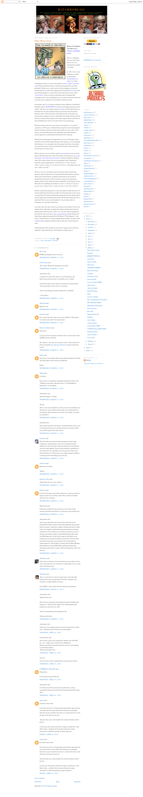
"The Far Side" (39, 95)
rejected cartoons (89, 204)
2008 (88, 351)
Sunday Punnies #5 (93, 314)
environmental (88, 181)
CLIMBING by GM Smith (47, 669)
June (89, 239)
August (90, 233)
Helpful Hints (88, 120)
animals (86, 128)
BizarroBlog (71, 9)
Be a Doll (90, 311)
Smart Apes (90, 265)
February (91, 341)
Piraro (88, 360)
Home (58, 782)
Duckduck (43, 574)
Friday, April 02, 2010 (49, 734)
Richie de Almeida (45, 328)
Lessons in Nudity (92, 297)
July (89, 236)
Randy (42, 355)
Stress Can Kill (91, 262)
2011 (88, 216)
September (91, 230)
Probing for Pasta (92, 332)
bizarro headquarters (90, 178)
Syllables (90, 317)
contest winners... (92, 323)
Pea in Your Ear (92, 308)
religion (86, 133)
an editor (62, 109)
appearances (87, 138)
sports (85, 163)
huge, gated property (60, 214)
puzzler (86, 206)
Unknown (43, 314)
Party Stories (87, 143)
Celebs (86, 150)
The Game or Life (92, 276)
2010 (88, 219)
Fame (89, 294)
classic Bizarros (88, 122)
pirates (86, 196)
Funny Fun (87, 117)
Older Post (77, 782)
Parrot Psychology (92, 271)
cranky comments (89, 115)
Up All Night (91, 320)
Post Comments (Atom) (50, 786)
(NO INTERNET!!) (51, 107)
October (90, 227)
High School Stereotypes (94, 305)
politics (86, 148)
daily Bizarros (46, 240)
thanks (86, 171)
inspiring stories (89, 189)
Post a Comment (39, 778)
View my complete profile (93, 363)
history (55, 240)
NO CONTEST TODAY (94, 303)
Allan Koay (43, 558)
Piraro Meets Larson (43, 40)
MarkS (42, 373)
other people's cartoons (91, 156)
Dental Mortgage (92, 291)
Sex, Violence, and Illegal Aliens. (73, 50)
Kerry (41, 251)
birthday (86, 194)
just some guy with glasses (59, 345)
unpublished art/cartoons (91, 161)
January (90, 344)
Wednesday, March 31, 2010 (52, 257)
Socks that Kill (91, 279)
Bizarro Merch (88, 191)
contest (86, 125)
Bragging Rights (89, 173)
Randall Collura (44, 479)
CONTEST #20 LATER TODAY (96, 329)
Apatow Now (91, 285)
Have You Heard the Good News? (97, 300)
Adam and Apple (92, 288)
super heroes (87, 166)
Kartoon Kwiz (88, 201)
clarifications (88, 145)
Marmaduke (73, 90)
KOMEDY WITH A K (93, 256)
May (89, 242)
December (91, 221)
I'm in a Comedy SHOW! (94, 282)
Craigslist (90, 273)
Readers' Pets (88, 199)
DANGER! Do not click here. (92, 60)
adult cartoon (88, 184)
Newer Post (38, 782)
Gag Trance (90, 259)
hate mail (86, 186)
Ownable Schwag (89, 168)
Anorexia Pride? (92, 335)
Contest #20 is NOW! (93, 326)
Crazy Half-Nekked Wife (91, 140)
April (89, 245)
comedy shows (88, 130)
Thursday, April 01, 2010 (50, 632)
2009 (88, 348)
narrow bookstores (65, 153)
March (90, 248)
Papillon (38, 221)
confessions (87, 135)
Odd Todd (43, 303)
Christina (42, 438)
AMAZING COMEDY (94, 268)
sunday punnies (88, 176)
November (91, 224)
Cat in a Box (91, 337)
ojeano (42, 700)
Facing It (90, 253)
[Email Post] (57, 238)
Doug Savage (44, 262)
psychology (87, 158)
